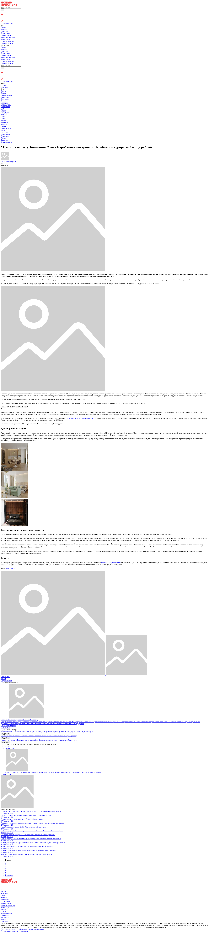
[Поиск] (2, 9)
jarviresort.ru (10, 568)
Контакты (4, 87)
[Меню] (2, 25)
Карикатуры (5, 39)
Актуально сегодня (8, 37)
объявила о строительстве (111, 562)
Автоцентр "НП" (7, 43)
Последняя (9, 876)
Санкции (4, 103)
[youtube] (104, 14)
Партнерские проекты (9, 748)
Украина (4, 114)
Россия (3, 120)
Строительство (6, 128)
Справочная (5, 33)
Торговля (4, 122)
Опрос (3, 111)
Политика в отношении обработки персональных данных (22, 929)
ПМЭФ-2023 (5, 677)
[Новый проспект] (9, 5)
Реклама (4, 85)
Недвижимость (6, 95)
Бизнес (3, 91)
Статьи (3, 27)
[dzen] (104, 17)
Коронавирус (6, 134)
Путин (3, 126)
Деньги (3, 93)
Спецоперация (6, 142)
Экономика (5, 136)
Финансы (4, 140)
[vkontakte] (104, 19)
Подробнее (5, 734)
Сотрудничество (7, 23)
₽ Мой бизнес (6, 35)
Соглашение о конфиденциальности (14, 931)
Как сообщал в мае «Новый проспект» (81, 418)
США (3, 118)
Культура (4, 124)
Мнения (4, 29)
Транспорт (5, 99)
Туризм (3, 101)
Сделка (3, 116)
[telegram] (104, 12)
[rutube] (104, 21)
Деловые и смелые (8, 41)
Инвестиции (5, 107)
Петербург (5, 113)
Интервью (4, 31)
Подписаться (5, 746)
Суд (2, 109)
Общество (4, 138)
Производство (6, 105)
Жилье (3, 130)
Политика (4, 132)
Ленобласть (5, 97)
